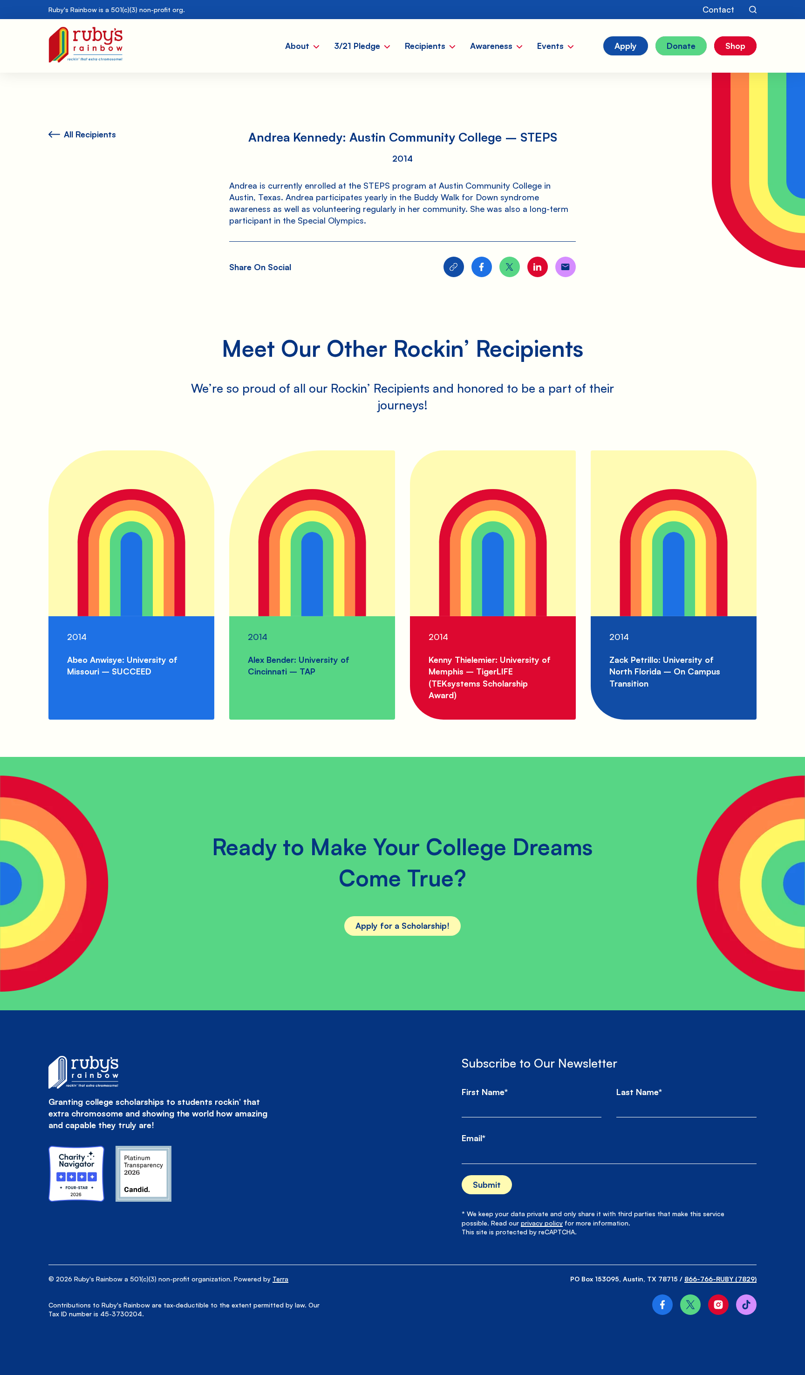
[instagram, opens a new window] (718, 1304)
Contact (718, 9)
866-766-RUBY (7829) (720, 1279)
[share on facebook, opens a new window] (481, 267)
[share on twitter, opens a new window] (509, 267)
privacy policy (542, 1223)
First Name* (485, 1092)
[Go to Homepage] (85, 46)
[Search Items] (753, 10)
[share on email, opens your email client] (565, 267)
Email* (473, 1138)
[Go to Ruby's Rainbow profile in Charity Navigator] (76, 1174)
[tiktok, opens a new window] (746, 1304)
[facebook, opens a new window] (662, 1304)
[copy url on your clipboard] (453, 267)
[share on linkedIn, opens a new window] (537, 267)
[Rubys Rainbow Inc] (143, 1174)
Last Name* (639, 1092)
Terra (280, 1279)
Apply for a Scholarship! (402, 925)
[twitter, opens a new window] (690, 1304)
